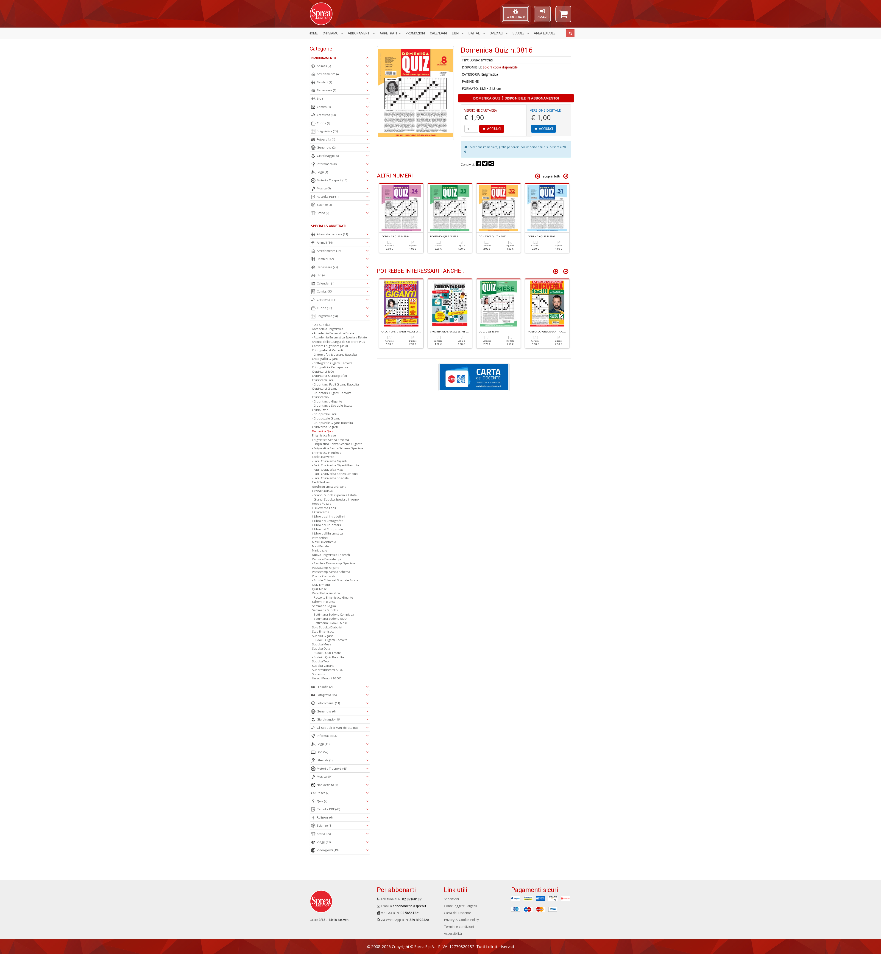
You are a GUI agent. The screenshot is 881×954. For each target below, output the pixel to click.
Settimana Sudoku (325, 610)
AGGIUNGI (493, 129)
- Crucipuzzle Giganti (326, 418)
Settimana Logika (324, 606)
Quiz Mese (319, 589)
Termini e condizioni (459, 926)
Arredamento (328, 74)
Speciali (497, 33)
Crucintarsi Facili (323, 380)
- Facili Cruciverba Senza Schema (335, 474)
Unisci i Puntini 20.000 (326, 678)
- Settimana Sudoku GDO (329, 618)
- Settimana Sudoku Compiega (333, 614)
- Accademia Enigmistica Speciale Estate (339, 337)
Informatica (327, 164)
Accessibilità (453, 933)
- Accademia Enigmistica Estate (333, 333)
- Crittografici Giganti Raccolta (332, 363)
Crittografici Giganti (325, 359)
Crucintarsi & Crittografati (329, 376)
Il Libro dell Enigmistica (327, 533)
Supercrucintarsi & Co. (327, 670)
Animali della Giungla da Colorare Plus (338, 342)
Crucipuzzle (320, 410)
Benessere (326, 90)
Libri (456, 33)
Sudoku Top (320, 661)
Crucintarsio (320, 397)
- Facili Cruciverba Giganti (329, 461)
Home (313, 33)
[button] (563, 16)
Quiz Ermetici (321, 585)
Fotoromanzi (328, 703)
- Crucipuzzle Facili (324, 414)
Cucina (323, 123)
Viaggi (324, 842)
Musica (324, 188)
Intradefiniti (320, 538)
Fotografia (326, 139)
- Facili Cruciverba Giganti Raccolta (335, 465)
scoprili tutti (551, 176)
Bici (321, 98)
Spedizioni (451, 899)
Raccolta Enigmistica (326, 593)
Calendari (438, 33)
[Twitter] (485, 164)
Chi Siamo (331, 33)
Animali (324, 66)
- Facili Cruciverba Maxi (327, 469)
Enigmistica (489, 74)
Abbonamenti (359, 33)
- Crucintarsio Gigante (327, 401)
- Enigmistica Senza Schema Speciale (337, 448)
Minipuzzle (319, 550)
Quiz (322, 801)
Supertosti (319, 674)
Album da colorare (332, 234)
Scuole (519, 33)
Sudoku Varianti (323, 666)
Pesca (323, 793)
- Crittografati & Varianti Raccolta (334, 354)
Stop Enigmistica (323, 631)
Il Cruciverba (320, 512)
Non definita (327, 785)
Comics (324, 107)
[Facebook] (478, 164)
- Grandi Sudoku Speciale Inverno (335, 499)
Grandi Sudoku (322, 491)
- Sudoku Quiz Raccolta (328, 657)
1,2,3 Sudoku (321, 325)
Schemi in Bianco (323, 601)
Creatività (326, 115)
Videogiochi (327, 850)
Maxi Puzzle (320, 546)
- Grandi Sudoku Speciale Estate (334, 495)
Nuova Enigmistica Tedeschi (331, 555)
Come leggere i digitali (460, 906)
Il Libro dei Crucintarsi (327, 525)
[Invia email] (491, 164)
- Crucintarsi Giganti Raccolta (331, 393)
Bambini (324, 82)
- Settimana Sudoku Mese (330, 623)
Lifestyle (324, 760)
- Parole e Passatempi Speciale (333, 563)
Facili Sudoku (321, 482)
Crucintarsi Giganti (324, 388)
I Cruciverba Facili (324, 508)
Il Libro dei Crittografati (327, 521)
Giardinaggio (328, 156)
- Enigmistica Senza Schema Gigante (337, 444)
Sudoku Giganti (322, 636)
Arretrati (388, 33)
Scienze (324, 205)
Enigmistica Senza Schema (330, 440)
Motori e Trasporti (332, 180)
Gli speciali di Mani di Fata (337, 728)
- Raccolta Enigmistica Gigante (332, 597)
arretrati (487, 60)
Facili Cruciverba (323, 457)
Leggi (322, 172)
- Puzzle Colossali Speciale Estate (335, 580)
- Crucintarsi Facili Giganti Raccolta (335, 384)
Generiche (326, 147)
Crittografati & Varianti (327, 350)
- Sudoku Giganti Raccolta (329, 640)
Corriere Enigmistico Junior (330, 346)
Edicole (544, 33)
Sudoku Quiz (321, 648)
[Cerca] (570, 33)
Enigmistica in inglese (326, 452)
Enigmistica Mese (324, 435)
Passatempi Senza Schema (331, 572)
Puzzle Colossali (323, 576)
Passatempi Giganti (325, 568)
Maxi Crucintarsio (324, 542)
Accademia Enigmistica (327, 329)
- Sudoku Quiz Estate (326, 653)
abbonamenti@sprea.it (409, 906)
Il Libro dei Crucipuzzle (327, 529)
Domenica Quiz (322, 431)
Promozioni (415, 33)
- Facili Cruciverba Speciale (330, 478)
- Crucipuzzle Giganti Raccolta (332, 423)
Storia (323, 213)
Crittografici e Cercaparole (330, 367)
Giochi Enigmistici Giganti (329, 486)
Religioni (324, 817)
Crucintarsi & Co (323, 371)
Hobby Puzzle (321, 503)
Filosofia (324, 687)
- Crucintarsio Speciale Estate (332, 405)
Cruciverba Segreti (325, 427)
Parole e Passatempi (326, 559)
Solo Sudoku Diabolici (327, 627)
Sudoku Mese (321, 644)
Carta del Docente (457, 913)
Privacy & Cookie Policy (461, 919)
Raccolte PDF (327, 196)
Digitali (474, 33)
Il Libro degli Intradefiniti (328, 516)
